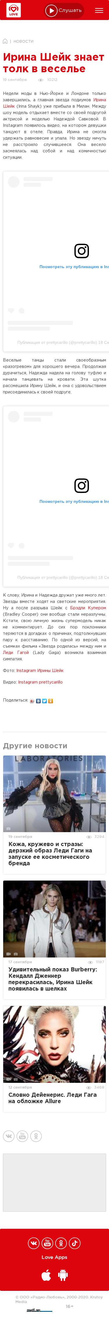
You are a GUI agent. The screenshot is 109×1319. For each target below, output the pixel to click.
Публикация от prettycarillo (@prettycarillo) (57, 342)
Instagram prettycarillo (40, 682)
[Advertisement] (55, 1183)
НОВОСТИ (23, 41)
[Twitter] (45, 699)
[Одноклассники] (51, 699)
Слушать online (70, 10)
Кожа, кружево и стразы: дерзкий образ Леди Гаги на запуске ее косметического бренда (50, 854)
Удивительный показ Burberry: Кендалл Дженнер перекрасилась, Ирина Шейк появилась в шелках (52, 979)
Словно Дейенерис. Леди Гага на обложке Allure (52, 1098)
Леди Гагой (16, 653)
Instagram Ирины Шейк (40, 671)
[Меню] (99, 10)
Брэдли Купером (88, 608)
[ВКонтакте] (38, 699)
